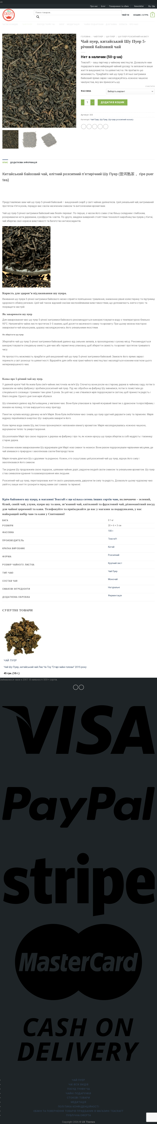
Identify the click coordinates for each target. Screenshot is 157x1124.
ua (153, 6)
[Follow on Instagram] (75, 687)
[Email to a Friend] (94, 126)
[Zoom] (6, 124)
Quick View (10, 674)
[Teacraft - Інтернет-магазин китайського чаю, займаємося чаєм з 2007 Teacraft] (15, 15)
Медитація (78, 1102)
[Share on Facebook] (83, 126)
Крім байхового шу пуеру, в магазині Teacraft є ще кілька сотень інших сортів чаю (60, 499)
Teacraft (112, 539)
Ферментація (115, 595)
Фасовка (86, 91)
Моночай (113, 579)
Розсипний (113, 555)
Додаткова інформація (23, 162)
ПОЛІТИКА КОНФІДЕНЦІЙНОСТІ (78, 1106)
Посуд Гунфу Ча (78, 1089)
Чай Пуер (98, 36)
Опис (5, 162)
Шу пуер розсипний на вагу (133, 36)
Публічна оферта (78, 1115)
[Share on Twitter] (89, 126)
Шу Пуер (110, 36)
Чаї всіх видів (78, 1084)
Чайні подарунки (78, 1093)
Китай (111, 547)
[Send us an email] (81, 687)
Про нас (94, 6)
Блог (103, 6)
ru (149, 6)
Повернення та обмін (119, 6)
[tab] (5, 162)
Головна (85, 36)
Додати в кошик (112, 102)
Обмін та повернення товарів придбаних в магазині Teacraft (78, 1111)
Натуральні (114, 587)
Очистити (150, 86)
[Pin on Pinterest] (100, 126)
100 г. (111, 531)
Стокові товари (78, 1097)
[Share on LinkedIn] (105, 126)
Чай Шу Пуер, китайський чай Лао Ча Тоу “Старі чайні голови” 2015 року (45, 667)
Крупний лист (115, 563)
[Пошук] (38, 17)
